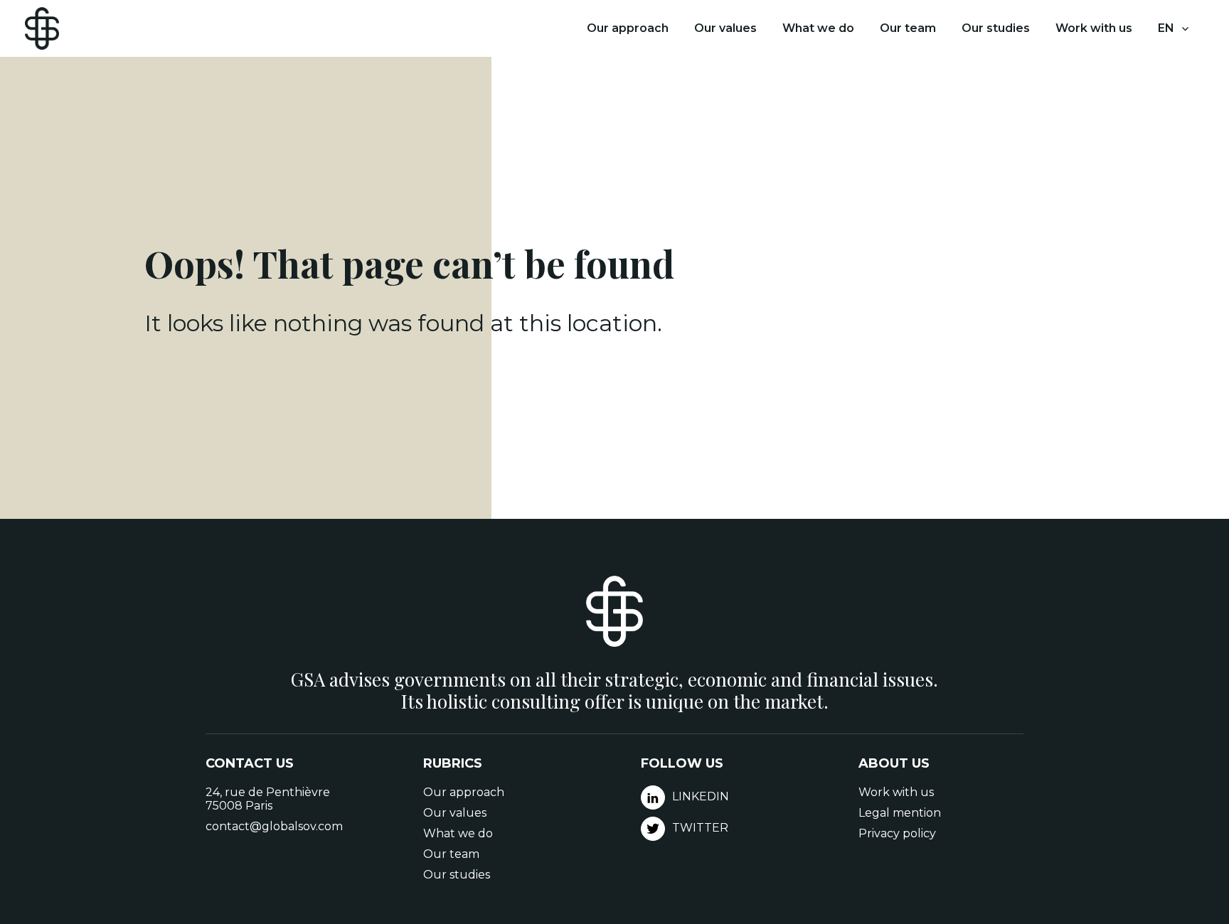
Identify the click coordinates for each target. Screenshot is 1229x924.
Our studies (996, 28)
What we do (818, 28)
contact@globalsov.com (274, 826)
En (1166, 28)
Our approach (628, 28)
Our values (725, 28)
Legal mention (899, 813)
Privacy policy (897, 833)
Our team (908, 28)
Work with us (1093, 28)
